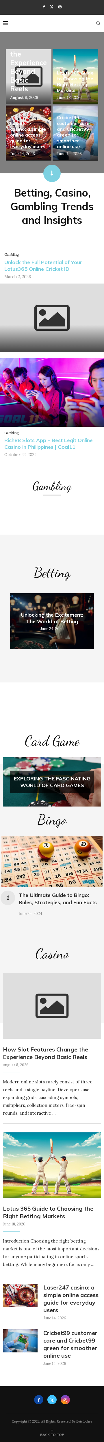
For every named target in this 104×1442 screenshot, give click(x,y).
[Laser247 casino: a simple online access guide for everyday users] (20, 1295)
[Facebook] (44, 6)
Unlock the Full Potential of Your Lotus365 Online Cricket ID (43, 265)
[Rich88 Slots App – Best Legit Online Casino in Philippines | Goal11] (52, 392)
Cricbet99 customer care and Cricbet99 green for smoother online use (73, 132)
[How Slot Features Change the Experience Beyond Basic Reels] (52, 1006)
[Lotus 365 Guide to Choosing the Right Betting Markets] (52, 1165)
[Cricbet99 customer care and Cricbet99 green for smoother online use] (20, 1340)
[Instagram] (60, 6)
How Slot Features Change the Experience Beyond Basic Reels (28, 58)
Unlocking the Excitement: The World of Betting (52, 618)
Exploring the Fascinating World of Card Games (52, 782)
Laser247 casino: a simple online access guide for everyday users (28, 134)
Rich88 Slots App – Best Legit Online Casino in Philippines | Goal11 (48, 443)
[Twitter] (51, 6)
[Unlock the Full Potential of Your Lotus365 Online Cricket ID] (52, 318)
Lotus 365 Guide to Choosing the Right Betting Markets (75, 81)
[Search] (98, 23)
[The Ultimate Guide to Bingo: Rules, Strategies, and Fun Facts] (52, 861)
